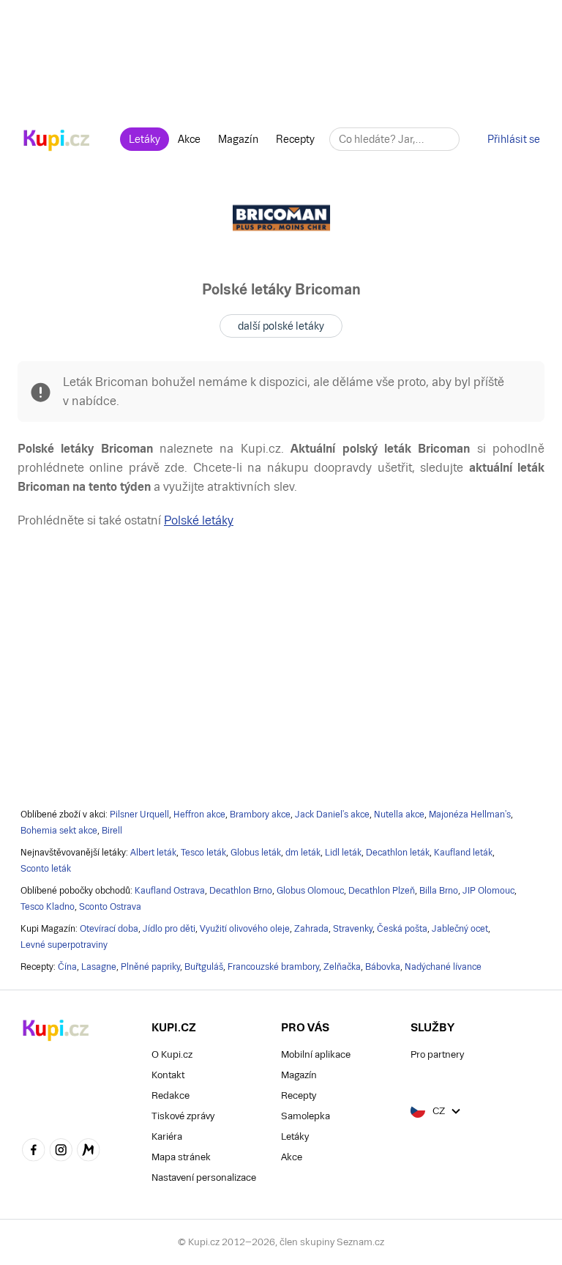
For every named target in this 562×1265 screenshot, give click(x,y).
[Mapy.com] (88, 1151)
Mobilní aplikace (316, 1054)
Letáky (144, 139)
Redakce (170, 1095)
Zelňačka (342, 967)
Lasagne (98, 967)
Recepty (295, 139)
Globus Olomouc (310, 891)
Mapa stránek (181, 1156)
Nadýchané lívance (443, 967)
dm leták (303, 852)
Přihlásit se (513, 139)
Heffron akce (199, 814)
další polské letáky (281, 326)
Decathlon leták (398, 852)
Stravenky (352, 929)
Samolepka (305, 1115)
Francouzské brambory (273, 967)
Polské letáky (198, 520)
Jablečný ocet (460, 929)
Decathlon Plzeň (381, 891)
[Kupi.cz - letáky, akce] (56, 141)
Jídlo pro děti (169, 929)
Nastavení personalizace (203, 1177)
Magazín (238, 139)
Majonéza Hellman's (470, 814)
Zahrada (311, 929)
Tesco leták (203, 852)
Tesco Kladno (47, 907)
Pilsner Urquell (139, 814)
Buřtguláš (203, 967)
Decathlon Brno (240, 891)
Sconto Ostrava (110, 907)
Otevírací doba (109, 929)
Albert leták (153, 852)
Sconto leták (45, 869)
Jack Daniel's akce (332, 814)
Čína (67, 967)
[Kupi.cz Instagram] (61, 1151)
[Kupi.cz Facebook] (33, 1151)
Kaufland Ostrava (170, 891)
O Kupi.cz (171, 1054)
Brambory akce (260, 814)
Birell (112, 831)
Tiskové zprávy (182, 1115)
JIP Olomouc (488, 891)
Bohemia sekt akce (58, 831)
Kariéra (166, 1136)
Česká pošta (402, 929)
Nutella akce (399, 814)
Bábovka (382, 967)
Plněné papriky (150, 967)
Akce (189, 139)
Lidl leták (343, 852)
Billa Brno (438, 891)
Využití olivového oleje (245, 929)
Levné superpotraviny (64, 945)
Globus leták (256, 852)
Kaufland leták (463, 852)
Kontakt (167, 1074)
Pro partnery (437, 1054)
